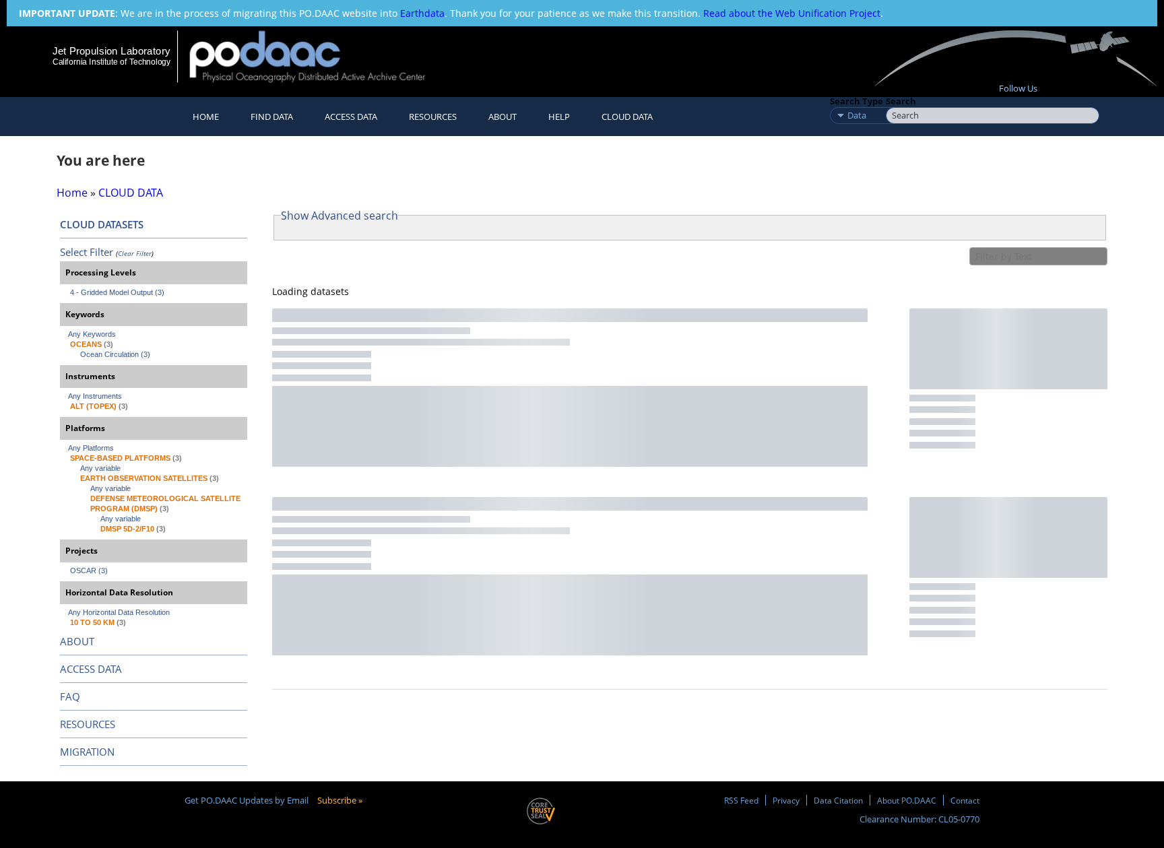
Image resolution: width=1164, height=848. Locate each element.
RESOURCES (433, 116)
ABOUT (77, 641)
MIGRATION (87, 751)
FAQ (70, 696)
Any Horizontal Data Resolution (119, 612)
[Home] (319, 56)
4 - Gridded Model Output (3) (117, 292)
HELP (559, 116)
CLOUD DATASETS (101, 224)
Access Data (351, 116)
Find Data (272, 116)
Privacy (786, 800)
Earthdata (422, 13)
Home (206, 116)
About (502, 116)
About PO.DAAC (906, 800)
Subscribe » (339, 800)
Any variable (100, 468)
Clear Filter (135, 253)
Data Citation (838, 800)
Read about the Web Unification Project (791, 13)
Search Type (856, 101)
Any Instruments (95, 396)
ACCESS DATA (91, 669)
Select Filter (86, 252)
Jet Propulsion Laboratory (111, 51)
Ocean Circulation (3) (115, 354)
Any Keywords (92, 334)
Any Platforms (91, 448)
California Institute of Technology (111, 62)
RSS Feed (741, 800)
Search (901, 101)
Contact (964, 800)
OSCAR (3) (89, 570)
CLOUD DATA (627, 116)
